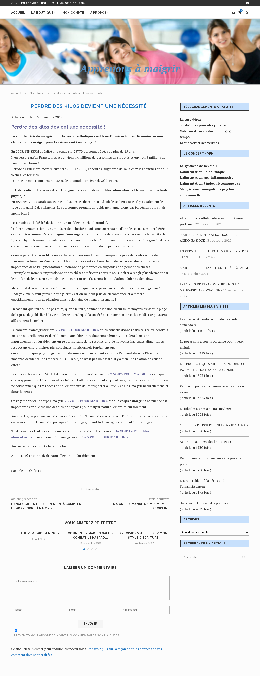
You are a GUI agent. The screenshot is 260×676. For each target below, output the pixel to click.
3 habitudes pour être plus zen (204, 125)
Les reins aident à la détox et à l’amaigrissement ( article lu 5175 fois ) (202, 486)
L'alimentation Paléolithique (202, 172)
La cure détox (190, 119)
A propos (98, 12)
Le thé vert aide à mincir (38, 533)
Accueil (18, 12)
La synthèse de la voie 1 (198, 166)
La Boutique (42, 12)
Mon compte (73, 12)
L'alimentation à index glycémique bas (210, 183)
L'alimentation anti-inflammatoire (206, 177)
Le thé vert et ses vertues (199, 143)
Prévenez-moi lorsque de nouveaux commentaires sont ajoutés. (67, 635)
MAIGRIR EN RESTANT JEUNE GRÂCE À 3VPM (52, 3)
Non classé (37, 93)
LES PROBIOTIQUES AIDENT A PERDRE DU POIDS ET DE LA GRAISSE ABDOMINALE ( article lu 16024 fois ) (212, 370)
